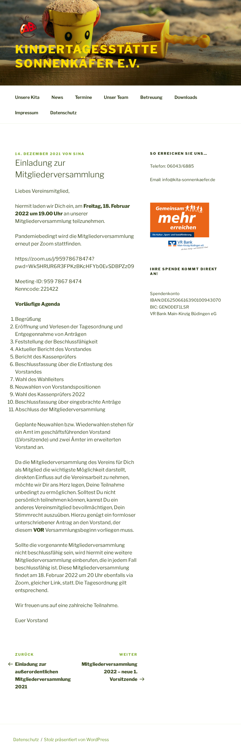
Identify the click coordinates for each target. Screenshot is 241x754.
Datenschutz (63, 112)
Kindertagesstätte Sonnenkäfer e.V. (86, 56)
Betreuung (151, 97)
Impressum (26, 112)
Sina (79, 154)
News (57, 97)
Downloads (185, 97)
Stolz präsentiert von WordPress (76, 739)
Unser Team (116, 97)
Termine (83, 97)
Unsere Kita (27, 97)
